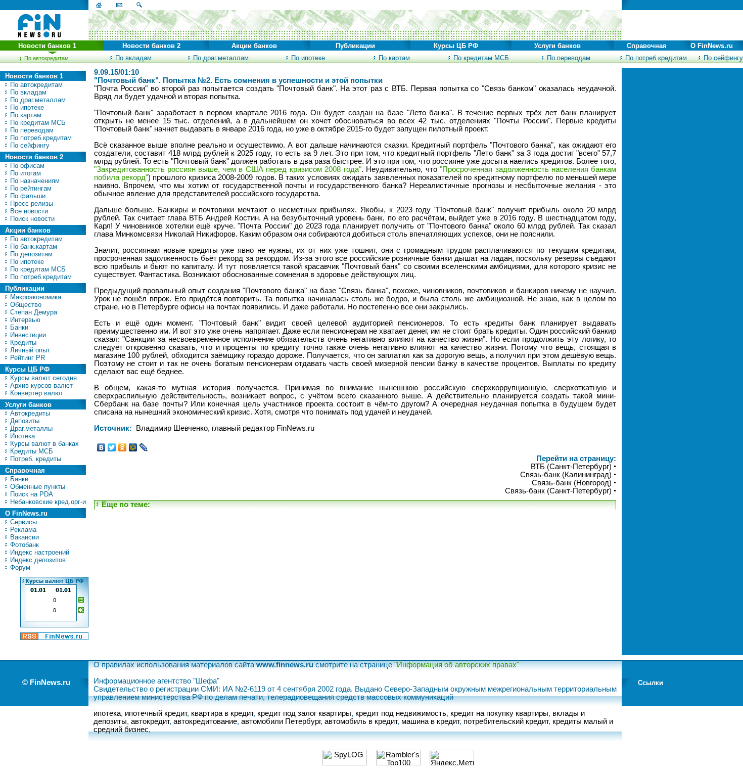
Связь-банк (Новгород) (572, 483)
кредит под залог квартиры (304, 713)
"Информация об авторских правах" (456, 665)
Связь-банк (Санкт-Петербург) (558, 491)
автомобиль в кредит (360, 721)
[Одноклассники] (122, 447)
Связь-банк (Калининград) (566, 475)
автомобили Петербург (280, 721)
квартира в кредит (222, 713)
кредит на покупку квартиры (499, 713)
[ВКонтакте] (101, 447)
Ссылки (650, 683)
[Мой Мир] (133, 447)
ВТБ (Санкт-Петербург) (571, 467)
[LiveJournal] (143, 447)
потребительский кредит (505, 721)
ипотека (107, 713)
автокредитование (205, 721)
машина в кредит (430, 721)
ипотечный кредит (156, 713)
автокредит (150, 721)
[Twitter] (112, 447)
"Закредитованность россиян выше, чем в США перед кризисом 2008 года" (227, 169)
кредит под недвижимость (400, 713)
